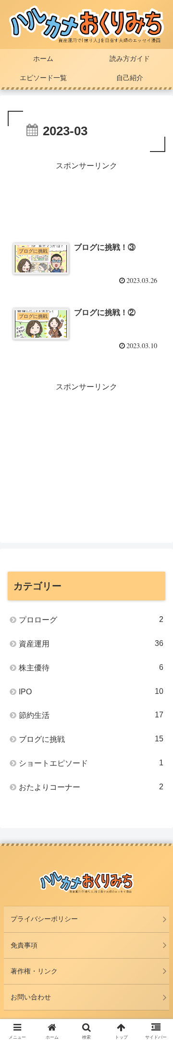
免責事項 (24, 945)
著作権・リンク (34, 971)
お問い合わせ (31, 997)
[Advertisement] (86, 197)
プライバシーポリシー (44, 919)
